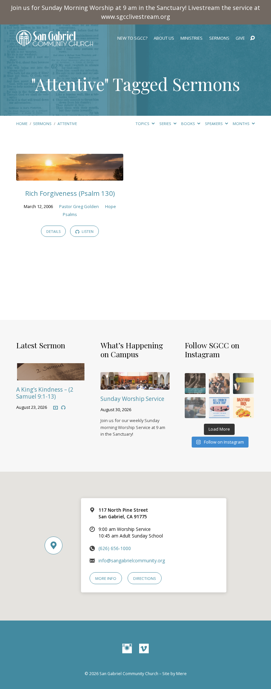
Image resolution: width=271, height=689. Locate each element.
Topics (143, 123)
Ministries (191, 38)
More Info (105, 578)
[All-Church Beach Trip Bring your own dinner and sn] (219, 407)
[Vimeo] (144, 649)
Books (188, 123)
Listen (87, 231)
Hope (110, 206)
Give (240, 38)
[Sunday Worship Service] (135, 385)
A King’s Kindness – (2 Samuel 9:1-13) (44, 393)
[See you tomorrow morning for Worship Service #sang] (195, 407)
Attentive (67, 123)
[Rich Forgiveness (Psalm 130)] (69, 176)
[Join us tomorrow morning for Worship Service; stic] (195, 383)
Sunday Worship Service (132, 399)
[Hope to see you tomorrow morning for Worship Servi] (219, 383)
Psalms (70, 214)
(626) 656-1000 (114, 548)
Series (165, 123)
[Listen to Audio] (63, 408)
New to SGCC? (132, 38)
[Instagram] (127, 649)
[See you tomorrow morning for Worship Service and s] (243, 383)
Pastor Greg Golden (79, 206)
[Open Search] (252, 38)
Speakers (214, 123)
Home (21, 123)
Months (242, 123)
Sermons (219, 38)
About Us (164, 38)
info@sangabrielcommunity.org (131, 560)
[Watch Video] (55, 407)
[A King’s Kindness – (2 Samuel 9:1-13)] (50, 376)
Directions (144, 578)
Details (53, 231)
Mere (181, 673)
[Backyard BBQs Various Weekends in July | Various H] (243, 407)
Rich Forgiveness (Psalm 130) (70, 193)
